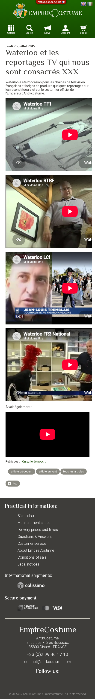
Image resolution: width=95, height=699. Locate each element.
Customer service (32, 543)
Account (65, 33)
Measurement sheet (34, 522)
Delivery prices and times (38, 529)
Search (29, 33)
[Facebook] (47, 681)
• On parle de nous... (33, 461)
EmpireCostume (53, 694)
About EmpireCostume (36, 550)
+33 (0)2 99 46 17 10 (47, 654)
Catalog (11, 33)
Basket (83, 33)
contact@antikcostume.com (47, 662)
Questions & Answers (35, 536)
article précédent (22, 471)
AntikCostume (32, 694)
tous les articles (73, 471)
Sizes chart (27, 516)
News (47, 33)
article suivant (48, 471)
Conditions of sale (32, 557)
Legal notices (28, 564)
